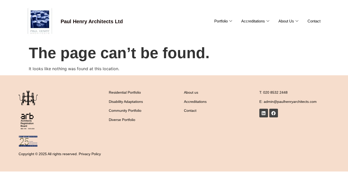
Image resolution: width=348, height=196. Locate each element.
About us (191, 92)
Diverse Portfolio (122, 120)
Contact (313, 21)
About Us (286, 21)
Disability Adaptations (126, 102)
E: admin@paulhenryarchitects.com (288, 102)
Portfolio (221, 21)
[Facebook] (273, 113)
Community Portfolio (125, 110)
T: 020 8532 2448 (273, 92)
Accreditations (253, 21)
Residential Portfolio (125, 92)
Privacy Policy (90, 154)
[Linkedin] (263, 113)
